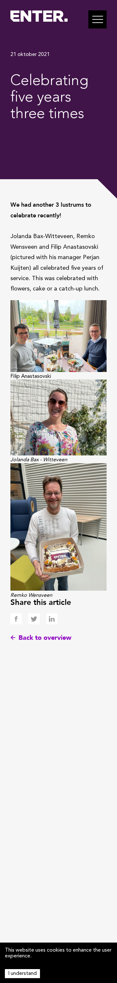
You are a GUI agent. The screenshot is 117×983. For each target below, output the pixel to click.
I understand (22, 973)
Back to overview (45, 637)
